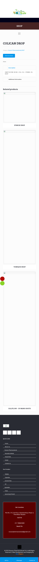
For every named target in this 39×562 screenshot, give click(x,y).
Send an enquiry (9, 55)
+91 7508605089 (19, 523)
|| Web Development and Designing (21, 552)
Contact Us (8, 463)
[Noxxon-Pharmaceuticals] (19, 4)
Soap (6, 490)
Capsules (7, 477)
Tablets (7, 474)
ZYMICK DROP (19, 125)
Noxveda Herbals (9, 453)
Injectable (7, 487)
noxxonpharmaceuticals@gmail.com (19, 531)
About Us (7, 446)
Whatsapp (19, 560)
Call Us (6, 560)
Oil (5, 484)
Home (6, 443)
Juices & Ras (8, 480)
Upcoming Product (10, 494)
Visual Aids (8, 456)
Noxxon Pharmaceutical (11, 450)
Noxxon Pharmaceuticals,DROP (16, 50)
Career (6, 460)
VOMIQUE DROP (20, 267)
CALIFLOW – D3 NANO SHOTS (19, 408)
